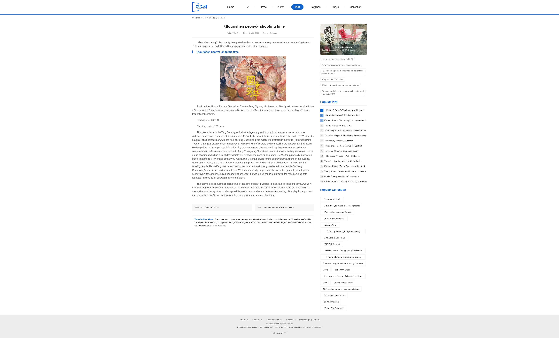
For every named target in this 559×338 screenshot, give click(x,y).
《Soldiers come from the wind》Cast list (343, 146)
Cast (325, 282)
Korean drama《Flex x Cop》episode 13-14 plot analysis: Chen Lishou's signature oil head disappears (344, 167)
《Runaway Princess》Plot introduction (342, 156)
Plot (297, 7)
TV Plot (212, 18)
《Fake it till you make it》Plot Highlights (341, 206)
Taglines (316, 7)
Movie (263, 7)
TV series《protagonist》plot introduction (343, 161)
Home (230, 7)
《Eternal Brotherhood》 (334, 218)
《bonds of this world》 (343, 282)
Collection (355, 7)
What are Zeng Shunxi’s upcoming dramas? (343, 263)
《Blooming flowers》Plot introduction (341, 115)
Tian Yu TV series (331, 302)
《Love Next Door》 (332, 199)
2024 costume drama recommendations (341, 289)
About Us (244, 320)
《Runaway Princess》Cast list (338, 141)
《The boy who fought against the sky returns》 (343, 232)
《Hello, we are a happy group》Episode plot (343, 251)
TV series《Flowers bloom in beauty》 (342, 151)
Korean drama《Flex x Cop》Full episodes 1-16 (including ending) (345, 121)
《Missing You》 (330, 225)
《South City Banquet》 (333, 308)
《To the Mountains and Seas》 (337, 212)
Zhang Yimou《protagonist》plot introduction (345, 171)
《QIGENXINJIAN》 (332, 244)
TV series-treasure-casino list (337, 125)
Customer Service (274, 320)
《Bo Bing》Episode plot (334, 295)
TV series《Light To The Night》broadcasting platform (345, 136)
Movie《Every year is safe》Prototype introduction (341, 177)
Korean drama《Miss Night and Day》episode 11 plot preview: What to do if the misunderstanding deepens (345, 182)
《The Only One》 (342, 270)
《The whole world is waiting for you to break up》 (343, 258)
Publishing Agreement (309, 320)
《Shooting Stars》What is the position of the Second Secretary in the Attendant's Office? (345, 131)
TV (247, 7)
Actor (281, 7)
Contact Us (257, 320)
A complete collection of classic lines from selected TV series (343, 277)
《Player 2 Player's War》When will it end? (344, 110)
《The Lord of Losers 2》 (334, 238)
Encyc (335, 7)
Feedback (291, 320)
